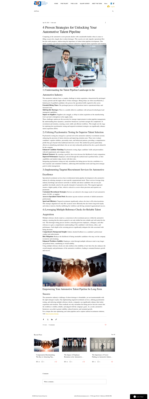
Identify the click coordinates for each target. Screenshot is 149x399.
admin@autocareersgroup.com (81, 396)
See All (113, 334)
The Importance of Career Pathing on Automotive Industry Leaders (102, 356)
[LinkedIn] (111, 3)
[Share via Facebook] (43, 319)
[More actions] (105, 22)
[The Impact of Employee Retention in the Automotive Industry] (74, 345)
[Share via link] (56, 319)
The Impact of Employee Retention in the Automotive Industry (73, 356)
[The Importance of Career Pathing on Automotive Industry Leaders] (102, 345)
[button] (113, 11)
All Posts (36, 11)
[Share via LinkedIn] (52, 319)
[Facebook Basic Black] (113, 3)
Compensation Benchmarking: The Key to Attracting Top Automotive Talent (45, 356)
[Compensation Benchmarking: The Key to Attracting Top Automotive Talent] (46, 345)
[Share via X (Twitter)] (47, 319)
